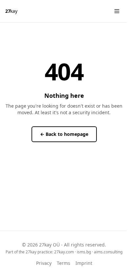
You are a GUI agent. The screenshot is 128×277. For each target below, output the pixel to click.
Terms (63, 263)
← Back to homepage (64, 134)
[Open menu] (117, 11)
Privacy (44, 263)
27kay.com (64, 252)
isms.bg (84, 252)
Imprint (83, 263)
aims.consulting (108, 252)
